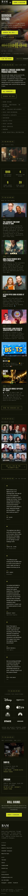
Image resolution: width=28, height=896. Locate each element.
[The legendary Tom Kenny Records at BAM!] (14, 210)
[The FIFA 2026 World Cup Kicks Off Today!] (14, 377)
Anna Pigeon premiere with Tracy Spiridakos (12, 260)
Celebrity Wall (4, 865)
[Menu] (10, 2)
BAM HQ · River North (6, 848)
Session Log (4, 868)
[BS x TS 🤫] (14, 349)
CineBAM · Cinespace (6, 850)
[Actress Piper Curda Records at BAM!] (14, 283)
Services (3, 845)
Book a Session (19, 2)
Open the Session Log (11, 408)
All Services (8, 91)
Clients (3, 862)
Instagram (3, 882)
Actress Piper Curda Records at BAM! (13, 295)
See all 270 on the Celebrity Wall (15, 466)
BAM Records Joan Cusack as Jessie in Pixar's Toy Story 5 (12, 329)
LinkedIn (10, 882)
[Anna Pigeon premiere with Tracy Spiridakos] (14, 247)
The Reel (3, 859)
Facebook (15, 882)
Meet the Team (5, 853)
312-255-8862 (5, 880)
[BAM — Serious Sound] (4, 2)
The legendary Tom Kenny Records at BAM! (11, 223)
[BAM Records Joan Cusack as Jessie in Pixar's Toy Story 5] (14, 317)
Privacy (3, 893)
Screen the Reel (9, 32)
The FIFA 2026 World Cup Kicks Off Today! (13, 389)
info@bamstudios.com (6, 877)
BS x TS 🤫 (6, 361)
